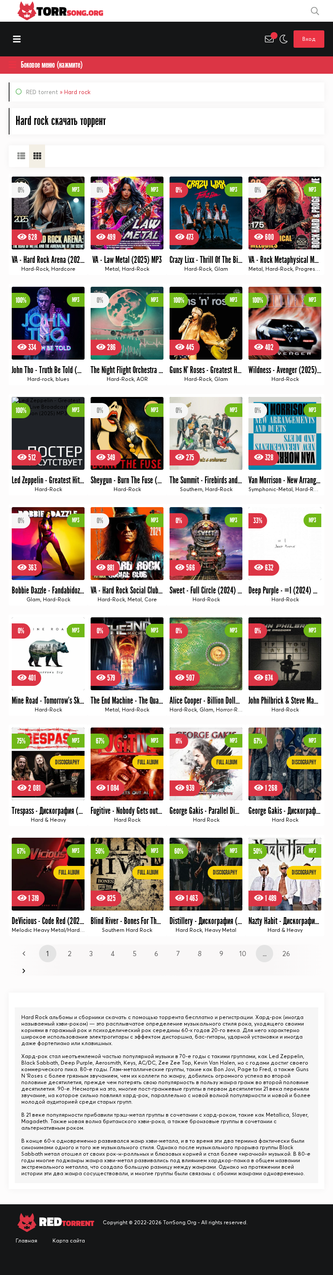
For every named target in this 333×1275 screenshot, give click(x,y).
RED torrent (42, 91)
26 (286, 953)
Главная (26, 1240)
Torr (69, 10)
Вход (309, 39)
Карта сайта (68, 1240)
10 (242, 953)
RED (65, 1222)
